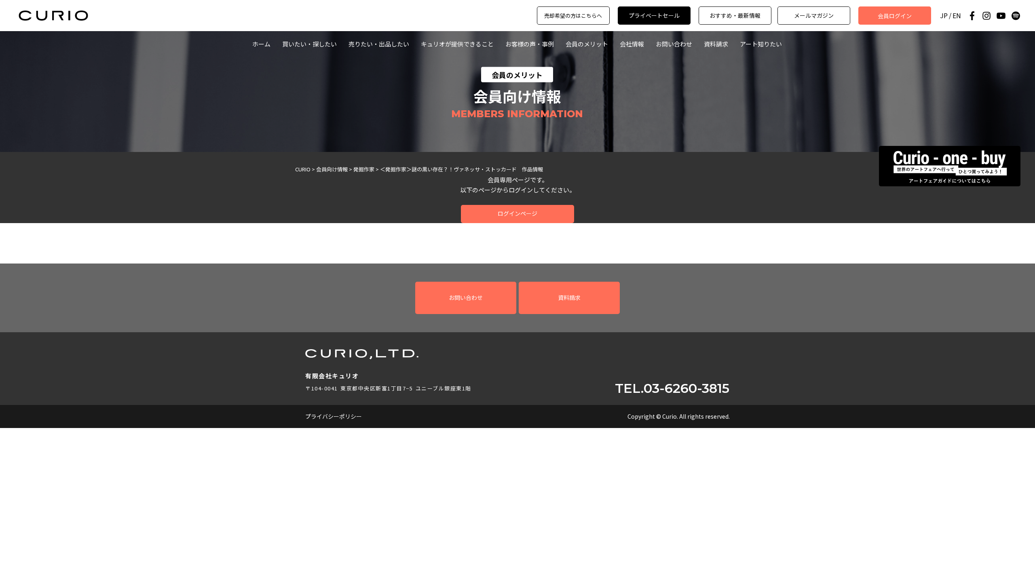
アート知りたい (761, 44)
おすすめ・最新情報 (735, 15)
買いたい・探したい (309, 44)
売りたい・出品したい (379, 44)
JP (944, 15)
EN (957, 15)
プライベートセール (654, 15)
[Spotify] (1015, 15)
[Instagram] (986, 15)
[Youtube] (1001, 15)
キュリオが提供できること (457, 44)
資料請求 (716, 44)
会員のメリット (587, 44)
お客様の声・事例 (529, 44)
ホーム (261, 44)
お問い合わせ (674, 44)
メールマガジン (814, 15)
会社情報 (632, 44)
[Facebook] (971, 15)
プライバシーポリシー (333, 416)
